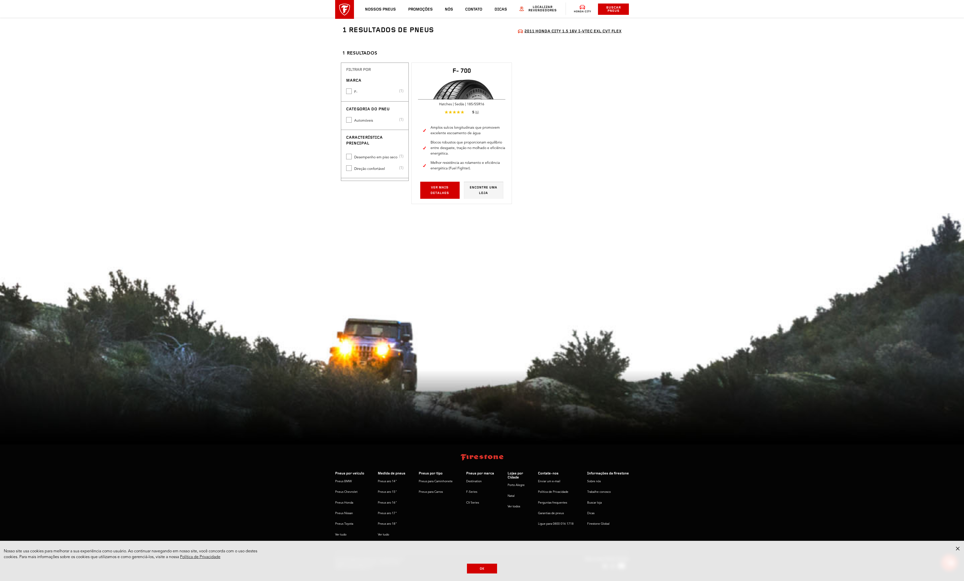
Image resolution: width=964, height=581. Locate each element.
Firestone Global (598, 523)
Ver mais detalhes (440, 190)
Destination (474, 481)
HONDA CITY (582, 11)
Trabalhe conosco (599, 492)
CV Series (472, 502)
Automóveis (363, 120)
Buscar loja (594, 502)
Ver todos (514, 506)
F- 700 (462, 71)
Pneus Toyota (344, 523)
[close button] (957, 548)
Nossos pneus (380, 10)
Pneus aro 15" (387, 492)
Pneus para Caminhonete (436, 481)
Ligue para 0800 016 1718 (556, 523)
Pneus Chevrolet (346, 492)
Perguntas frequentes (552, 502)
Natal (511, 496)
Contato (473, 10)
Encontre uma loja (483, 190)
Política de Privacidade (553, 492)
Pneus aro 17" (387, 513)
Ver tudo (340, 534)
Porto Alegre (516, 485)
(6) (477, 112)
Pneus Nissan (344, 513)
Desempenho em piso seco (375, 157)
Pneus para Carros (431, 492)
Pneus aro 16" (387, 502)
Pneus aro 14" (387, 481)
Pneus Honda (344, 502)
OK (482, 568)
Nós (449, 10)
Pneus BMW (343, 481)
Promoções (420, 10)
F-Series (471, 492)
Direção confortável (369, 169)
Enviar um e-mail (549, 481)
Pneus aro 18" (387, 523)
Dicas (501, 10)
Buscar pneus (613, 9)
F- (355, 92)
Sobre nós (594, 481)
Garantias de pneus (551, 513)
